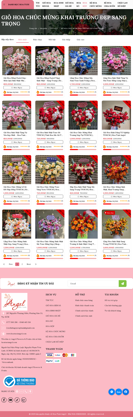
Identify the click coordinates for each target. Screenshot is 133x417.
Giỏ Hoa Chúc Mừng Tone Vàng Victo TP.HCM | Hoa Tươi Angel (48, 189)
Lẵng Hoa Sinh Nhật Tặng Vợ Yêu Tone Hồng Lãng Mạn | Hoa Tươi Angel (115, 80)
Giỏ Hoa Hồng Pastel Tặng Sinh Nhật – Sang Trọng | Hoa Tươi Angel (49, 80)
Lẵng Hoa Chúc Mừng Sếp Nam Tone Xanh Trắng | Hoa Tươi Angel (82, 80)
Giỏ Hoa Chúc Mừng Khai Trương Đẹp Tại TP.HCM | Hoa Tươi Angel (81, 135)
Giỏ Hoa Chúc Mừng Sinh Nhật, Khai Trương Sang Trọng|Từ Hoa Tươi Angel (114, 189)
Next (29, 264)
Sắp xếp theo (7, 39)
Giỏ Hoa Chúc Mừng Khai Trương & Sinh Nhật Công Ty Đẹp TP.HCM (82, 244)
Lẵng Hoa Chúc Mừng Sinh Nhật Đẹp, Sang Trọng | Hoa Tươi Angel (16, 244)
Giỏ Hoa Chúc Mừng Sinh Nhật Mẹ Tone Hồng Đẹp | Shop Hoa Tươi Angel (50, 244)
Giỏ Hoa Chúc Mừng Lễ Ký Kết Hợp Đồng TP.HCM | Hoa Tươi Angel (16, 189)
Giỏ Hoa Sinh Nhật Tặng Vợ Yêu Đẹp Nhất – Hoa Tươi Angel (15, 135)
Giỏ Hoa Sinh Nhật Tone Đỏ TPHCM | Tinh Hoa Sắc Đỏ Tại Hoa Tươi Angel (50, 135)
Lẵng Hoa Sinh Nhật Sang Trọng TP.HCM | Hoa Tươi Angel (114, 244)
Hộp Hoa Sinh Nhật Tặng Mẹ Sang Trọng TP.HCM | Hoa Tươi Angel (82, 189)
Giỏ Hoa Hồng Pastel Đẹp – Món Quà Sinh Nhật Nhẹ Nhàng (15, 80)
